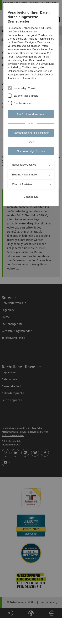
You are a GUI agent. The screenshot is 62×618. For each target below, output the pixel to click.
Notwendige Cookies (26, 88)
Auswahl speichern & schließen (31, 132)
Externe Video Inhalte (26, 95)
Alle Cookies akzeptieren (31, 114)
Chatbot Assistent (24, 103)
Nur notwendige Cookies (31, 151)
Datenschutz (31, 196)
